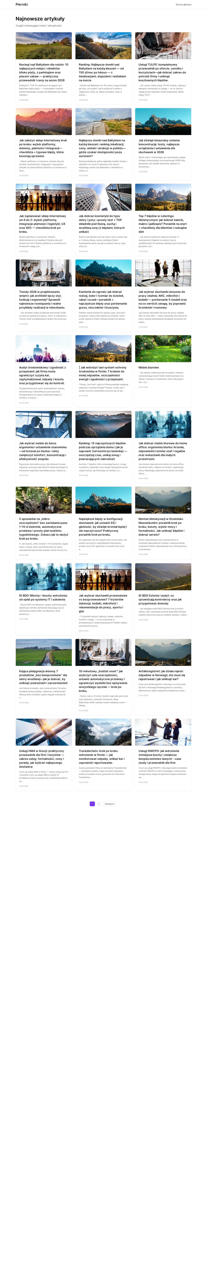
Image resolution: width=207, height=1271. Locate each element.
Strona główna (183, 4)
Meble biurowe (149, 367)
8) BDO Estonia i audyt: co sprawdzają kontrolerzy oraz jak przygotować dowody (160, 599)
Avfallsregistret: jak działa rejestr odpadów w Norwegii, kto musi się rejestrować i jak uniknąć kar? (162, 675)
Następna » (110, 804)
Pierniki (22, 4)
